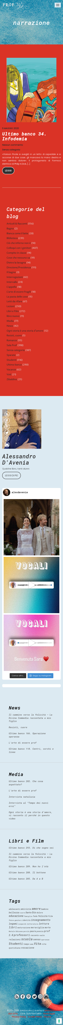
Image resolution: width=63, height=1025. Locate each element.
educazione (16, 916)
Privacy (47, 1016)
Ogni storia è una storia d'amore (25, 330)
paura (33, 931)
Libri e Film (13, 311)
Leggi (8, 170)
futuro (11, 920)
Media (10, 321)
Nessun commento (12, 144)
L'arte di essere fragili (19, 291)
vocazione (27, 947)
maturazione (23, 927)
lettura (44, 923)
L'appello (12, 287)
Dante (29, 912)
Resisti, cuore (14, 335)
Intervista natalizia (22, 796)
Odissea (19, 931)
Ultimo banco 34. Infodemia (24, 136)
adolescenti (14, 909)
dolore (40, 912)
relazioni (15, 939)
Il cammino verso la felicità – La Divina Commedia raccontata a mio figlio (30, 717)
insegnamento (40, 920)
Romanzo (12, 340)
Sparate (11, 355)
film (50, 916)
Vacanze (11, 369)
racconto (34, 935)
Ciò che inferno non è (19, 243)
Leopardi (22, 924)
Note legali (49, 1013)
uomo (31, 944)
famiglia (28, 916)
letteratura (32, 924)
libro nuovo (13, 316)
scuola (27, 939)
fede (35, 916)
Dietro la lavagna (16, 262)
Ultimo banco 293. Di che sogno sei (31, 847)
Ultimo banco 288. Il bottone (27, 872)
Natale (12, 931)
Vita (37, 943)
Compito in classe (16, 253)
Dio (34, 912)
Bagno (10, 228)
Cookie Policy (35, 1016)
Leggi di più (11, 475)
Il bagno (11, 272)
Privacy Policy (19, 1016)
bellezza (14, 912)
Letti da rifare (14, 301)
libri (13, 927)
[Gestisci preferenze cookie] (59, 1021)
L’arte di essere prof (22, 742)
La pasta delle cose (17, 296)
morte (48, 927)
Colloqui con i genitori (19, 248)
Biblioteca (12, 238)
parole (26, 931)
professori (22, 935)
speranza (45, 939)
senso (37, 939)
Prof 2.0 (13, 5)
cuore (22, 913)
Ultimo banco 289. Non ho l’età (28, 866)
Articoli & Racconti (17, 223)
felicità (42, 916)
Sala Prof (12, 345)
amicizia (26, 909)
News (10, 326)
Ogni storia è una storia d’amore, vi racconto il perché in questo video (30, 815)
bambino (44, 909)
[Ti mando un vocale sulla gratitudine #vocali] (31, 643)
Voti (9, 374)
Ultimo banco (14, 364)
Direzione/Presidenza (19, 267)
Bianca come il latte (17, 233)
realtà (42, 935)
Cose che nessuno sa (18, 257)
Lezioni (11, 306)
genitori (18, 920)
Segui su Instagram (42, 675)
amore (36, 908)
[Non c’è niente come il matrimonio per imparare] (31, 527)
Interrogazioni (15, 277)
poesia (40, 931)
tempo (26, 944)
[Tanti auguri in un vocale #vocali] (31, 585)
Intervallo (12, 282)
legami (13, 923)
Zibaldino (12, 379)
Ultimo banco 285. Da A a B (26, 878)
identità (26, 920)
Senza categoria (11, 149)
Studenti (11, 360)
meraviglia (37, 927)
